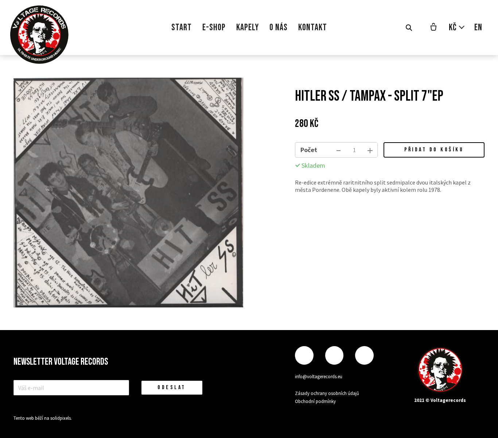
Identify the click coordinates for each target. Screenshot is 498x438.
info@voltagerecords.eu (318, 376)
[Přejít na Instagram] (334, 355)
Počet (308, 150)
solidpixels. (61, 418)
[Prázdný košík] (433, 27)
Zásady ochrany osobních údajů (327, 393)
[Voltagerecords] (39, 34)
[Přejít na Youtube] (364, 355)
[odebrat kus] (338, 150)
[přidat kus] (370, 150)
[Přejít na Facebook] (304, 355)
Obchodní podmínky (315, 401)
